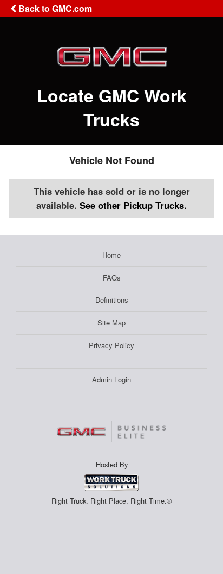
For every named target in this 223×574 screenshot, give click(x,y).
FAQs (112, 277)
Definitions (111, 300)
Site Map (111, 322)
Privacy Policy (111, 345)
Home (111, 255)
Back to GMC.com (54, 8)
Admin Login (111, 379)
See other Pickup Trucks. (133, 205)
